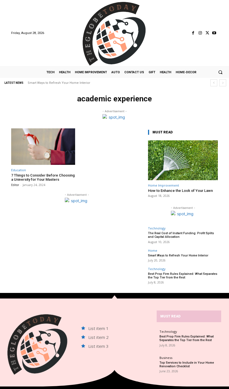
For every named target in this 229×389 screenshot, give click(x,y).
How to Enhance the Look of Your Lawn (180, 191)
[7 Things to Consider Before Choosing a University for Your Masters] (43, 146)
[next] (222, 82)
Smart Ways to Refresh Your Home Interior (59, 83)
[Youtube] (214, 33)
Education (18, 170)
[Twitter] (207, 33)
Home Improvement (163, 185)
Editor (15, 185)
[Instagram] (200, 33)
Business (165, 357)
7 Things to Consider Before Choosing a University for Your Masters (43, 177)
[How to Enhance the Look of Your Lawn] (183, 160)
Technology (157, 228)
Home (152, 250)
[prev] (213, 82)
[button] (220, 72)
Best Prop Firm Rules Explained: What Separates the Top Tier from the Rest (182, 275)
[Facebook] (193, 33)
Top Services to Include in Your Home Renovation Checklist (186, 364)
